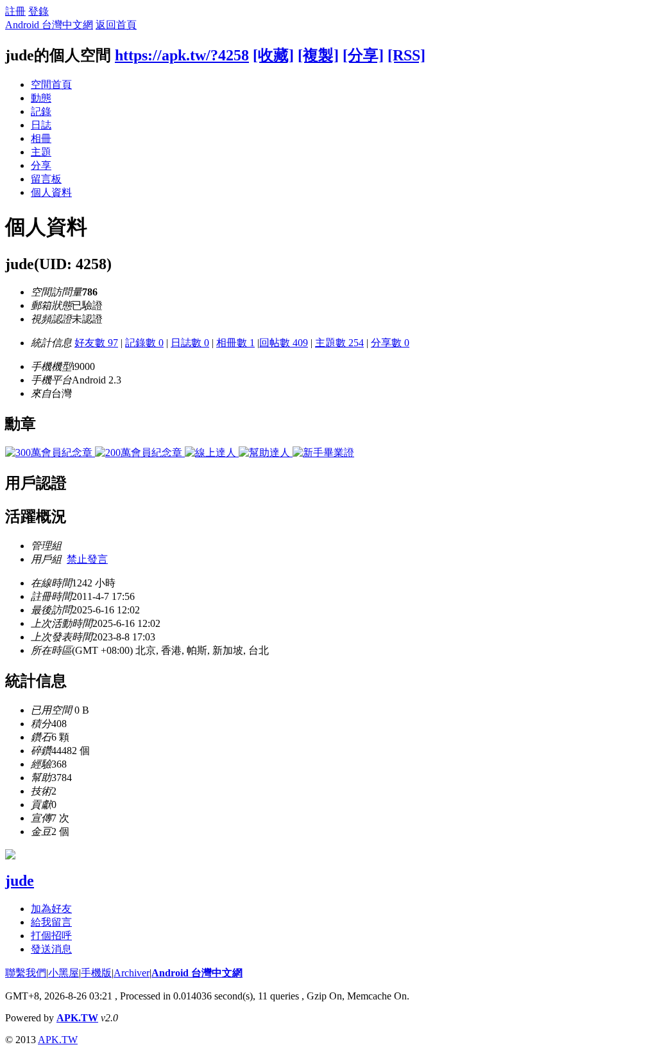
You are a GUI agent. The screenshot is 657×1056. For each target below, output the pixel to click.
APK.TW (77, 1017)
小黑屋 (63, 972)
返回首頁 (116, 24)
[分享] (363, 55)
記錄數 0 (144, 342)
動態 (41, 97)
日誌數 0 (190, 342)
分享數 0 (390, 342)
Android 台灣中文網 (49, 24)
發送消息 (51, 949)
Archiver (131, 972)
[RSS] (406, 55)
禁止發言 (87, 559)
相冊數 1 (235, 342)
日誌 (41, 124)
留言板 (46, 178)
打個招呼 (51, 935)
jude (19, 880)
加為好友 (51, 908)
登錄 (38, 11)
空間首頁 (51, 84)
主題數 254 (339, 342)
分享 (41, 165)
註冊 (15, 11)
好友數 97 (96, 342)
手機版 (96, 972)
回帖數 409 (283, 342)
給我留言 (51, 922)
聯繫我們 (25, 972)
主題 (41, 151)
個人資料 (51, 192)
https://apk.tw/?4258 (182, 55)
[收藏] (273, 55)
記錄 (41, 111)
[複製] (318, 55)
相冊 (41, 138)
